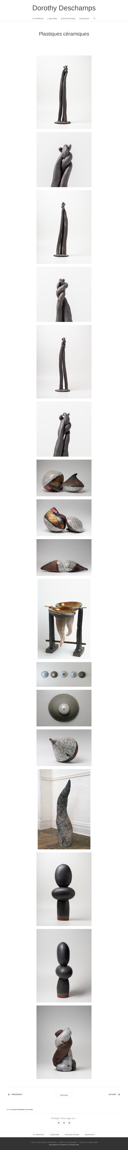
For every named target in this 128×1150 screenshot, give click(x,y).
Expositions (72, 1135)
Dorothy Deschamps (64, 8)
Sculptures (29, 1109)
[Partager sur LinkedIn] (69, 1123)
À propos (38, 1135)
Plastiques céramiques (17, 1109)
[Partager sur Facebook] (59, 1123)
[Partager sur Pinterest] (64, 1123)
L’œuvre (54, 1135)
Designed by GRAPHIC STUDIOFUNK (64, 1145)
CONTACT (90, 1135)
